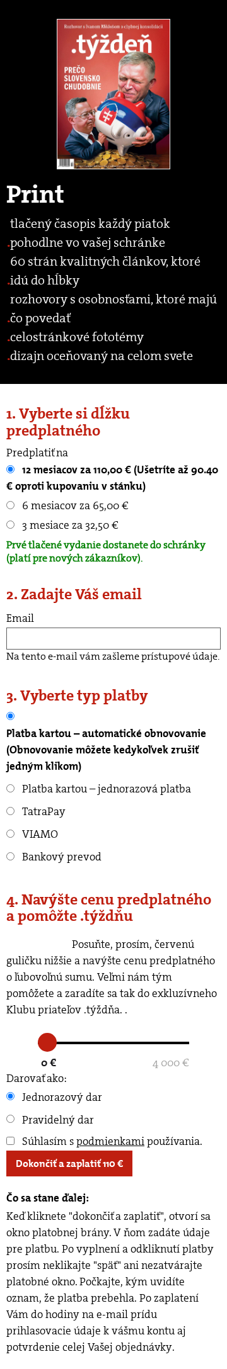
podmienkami (110, 1141)
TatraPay (43, 811)
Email (20, 618)
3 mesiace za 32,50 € (69, 525)
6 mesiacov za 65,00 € (74, 505)
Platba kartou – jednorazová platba (105, 789)
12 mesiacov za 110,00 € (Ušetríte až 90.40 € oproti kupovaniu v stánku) (112, 478)
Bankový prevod (61, 857)
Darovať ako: (36, 1078)
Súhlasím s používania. (111, 1141)
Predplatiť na (37, 452)
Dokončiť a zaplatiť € (69, 1163)
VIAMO (39, 834)
